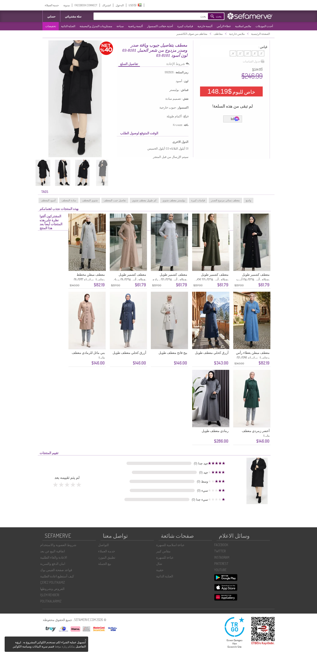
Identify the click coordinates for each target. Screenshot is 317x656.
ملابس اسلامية (243, 26)
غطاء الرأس (224, 26)
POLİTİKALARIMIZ (50, 601)
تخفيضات (50, 26)
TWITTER (220, 551)
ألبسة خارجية (204, 26)
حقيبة (160, 570)
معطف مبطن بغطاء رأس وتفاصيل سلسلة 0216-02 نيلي (253, 358)
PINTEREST (221, 564)
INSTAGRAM (221, 557)
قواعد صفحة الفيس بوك (56, 570)
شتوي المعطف (90, 200)
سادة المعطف (68, 200)
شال (159, 564)
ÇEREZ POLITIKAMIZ (52, 582)
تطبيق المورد (106, 557)
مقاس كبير (163, 551)
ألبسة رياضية (135, 26)
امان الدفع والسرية (52, 564)
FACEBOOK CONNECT (85, 5)
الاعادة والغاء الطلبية (53, 557)
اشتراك (106, 5)
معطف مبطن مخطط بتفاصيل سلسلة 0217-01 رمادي (89, 279)
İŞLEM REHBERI (49, 595)
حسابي (51, 16)
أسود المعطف (48, 200)
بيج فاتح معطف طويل (172, 353)
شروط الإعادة (175, 64)
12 (240, 53)
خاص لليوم (231, 91)
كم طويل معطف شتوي (144, 200)
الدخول (120, 5)
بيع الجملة (104, 564)
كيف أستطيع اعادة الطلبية (57, 576)
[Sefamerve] (251, 16)
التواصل (103, 545)
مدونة (66, 5)
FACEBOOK (221, 545)
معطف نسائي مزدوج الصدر (225, 200)
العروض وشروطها (52, 589)
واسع (248, 200)
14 (233, 53)
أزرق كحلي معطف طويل (212, 353)
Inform (235, 119)
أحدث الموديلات (264, 26)
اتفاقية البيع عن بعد (52, 551)
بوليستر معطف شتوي (173, 200)
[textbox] (157, 16)
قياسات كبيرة (185, 26)
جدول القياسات (251, 61)
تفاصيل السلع (129, 64)
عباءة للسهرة (165, 557)
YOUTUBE (220, 570)
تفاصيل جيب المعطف (115, 200)
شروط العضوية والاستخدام (58, 545)
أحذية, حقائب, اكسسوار (160, 26)
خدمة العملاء (52, 5)
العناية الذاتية (68, 26)
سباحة (120, 26)
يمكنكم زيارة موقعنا (65, 646)
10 (247, 53)
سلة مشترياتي (73, 16)
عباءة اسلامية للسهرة (170, 545)
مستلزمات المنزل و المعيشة (96, 26)
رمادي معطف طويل (215, 431)
